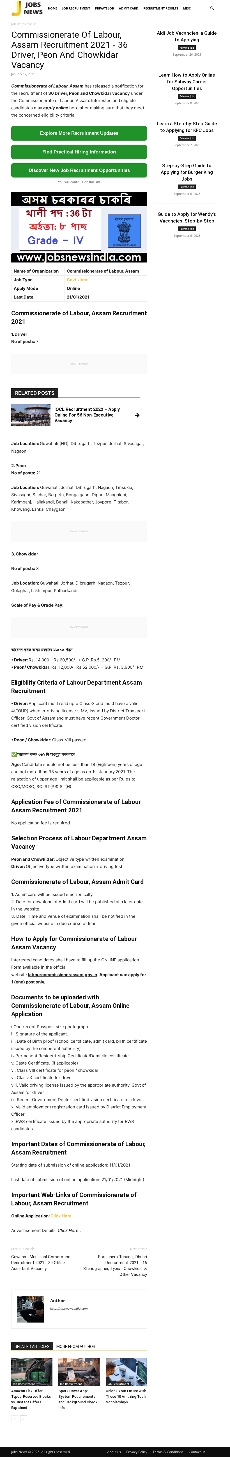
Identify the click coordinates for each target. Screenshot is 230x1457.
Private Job (104, 8)
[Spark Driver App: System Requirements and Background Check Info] (79, 1372)
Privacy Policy (136, 1451)
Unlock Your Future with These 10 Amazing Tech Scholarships (126, 1396)
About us (114, 1451)
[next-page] (23, 1418)
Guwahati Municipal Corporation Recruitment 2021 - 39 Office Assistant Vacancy (40, 1262)
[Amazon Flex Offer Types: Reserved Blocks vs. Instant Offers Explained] (31, 1372)
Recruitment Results (160, 8)
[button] (212, 8)
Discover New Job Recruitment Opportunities (79, 170)
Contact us (197, 1451)
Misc (187, 8)
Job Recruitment (76, 8)
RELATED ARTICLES (32, 1346)
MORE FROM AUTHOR (75, 1346)
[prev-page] (14, 1418)
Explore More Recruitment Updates (79, 133)
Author (57, 1300)
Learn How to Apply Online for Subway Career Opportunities (186, 81)
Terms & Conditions (168, 1451)
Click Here (61, 1216)
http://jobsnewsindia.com (69, 1309)
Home (52, 8)
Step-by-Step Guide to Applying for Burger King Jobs (187, 172)
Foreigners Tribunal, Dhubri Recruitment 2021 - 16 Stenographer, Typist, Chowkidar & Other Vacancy (115, 1265)
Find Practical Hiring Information (79, 152)
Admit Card (128, 8)
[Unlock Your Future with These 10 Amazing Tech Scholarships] (126, 1372)
